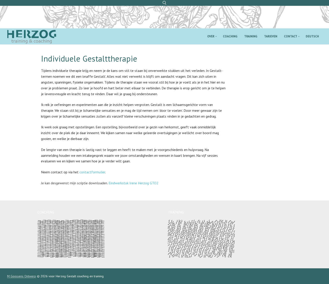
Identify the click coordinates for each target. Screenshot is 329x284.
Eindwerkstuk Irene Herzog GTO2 (133, 183)
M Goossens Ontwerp (21, 276)
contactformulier (92, 172)
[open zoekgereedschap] (164, 3)
